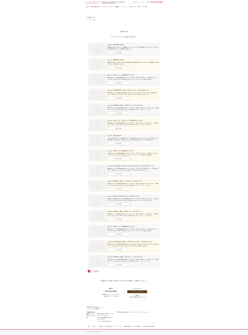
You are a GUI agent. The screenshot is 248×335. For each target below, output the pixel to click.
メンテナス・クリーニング (107, 6)
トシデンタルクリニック (97, 331)
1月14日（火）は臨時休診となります (123, 75)
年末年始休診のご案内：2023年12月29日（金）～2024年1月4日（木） (133, 166)
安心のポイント (132, 6)
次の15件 (96, 271)
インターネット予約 (145, 2)
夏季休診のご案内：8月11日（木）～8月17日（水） (128, 257)
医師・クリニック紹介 (143, 6)
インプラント (124, 6)
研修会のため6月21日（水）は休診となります (126, 196)
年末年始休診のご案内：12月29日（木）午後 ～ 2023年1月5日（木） (133, 241)
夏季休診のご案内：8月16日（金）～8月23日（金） (128, 105)
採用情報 (101, 326)
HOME (87, 6)
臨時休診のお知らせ (119, 60)
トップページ (89, 19)
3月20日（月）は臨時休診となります (123, 226)
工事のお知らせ (117, 135)
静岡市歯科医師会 (127, 326)
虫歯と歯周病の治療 (95, 6)
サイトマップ (118, 326)
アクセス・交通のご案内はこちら (105, 321)
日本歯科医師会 (137, 326)
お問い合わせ (136, 2)
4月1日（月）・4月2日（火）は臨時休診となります (127, 120)
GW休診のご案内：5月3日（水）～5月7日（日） (127, 211)
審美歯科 (117, 6)
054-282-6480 (157, 2)
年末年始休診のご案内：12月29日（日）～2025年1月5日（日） (131, 90)
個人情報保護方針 (109, 326)
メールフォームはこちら (137, 291)
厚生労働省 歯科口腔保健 (148, 326)
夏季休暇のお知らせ (119, 44)
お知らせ (94, 326)
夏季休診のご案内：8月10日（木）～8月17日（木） (128, 181)
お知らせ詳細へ (118, 52)
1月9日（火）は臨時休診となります (123, 151)
